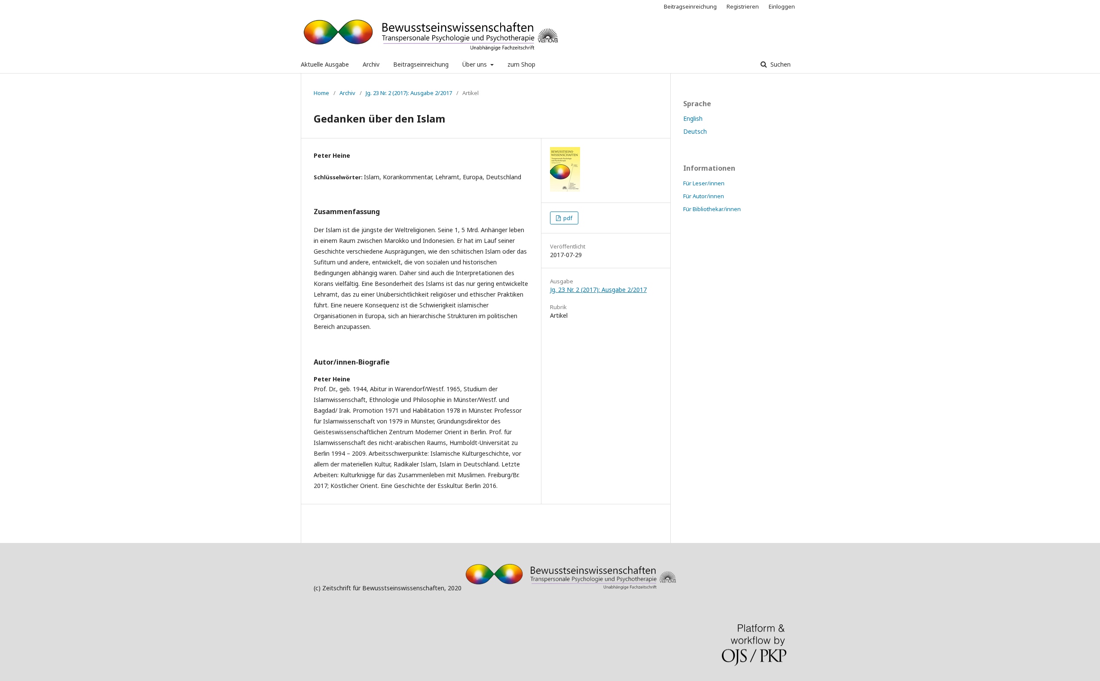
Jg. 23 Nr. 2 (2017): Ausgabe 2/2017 (409, 93)
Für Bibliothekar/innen (712, 209)
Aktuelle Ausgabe (325, 64)
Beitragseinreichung (421, 64)
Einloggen (782, 6)
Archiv (371, 64)
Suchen (780, 64)
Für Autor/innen (703, 196)
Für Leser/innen (703, 183)
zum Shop (521, 64)
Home (321, 93)
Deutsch (695, 131)
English (693, 118)
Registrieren (743, 6)
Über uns (475, 64)
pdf (567, 218)
